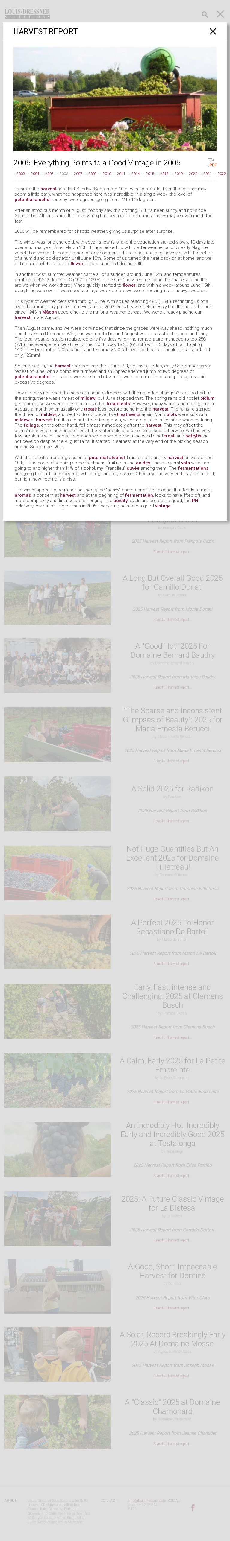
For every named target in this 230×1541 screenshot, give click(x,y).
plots (172, 414)
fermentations (193, 468)
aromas (23, 495)
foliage (31, 425)
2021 (207, 174)
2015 (150, 174)
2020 (193, 174)
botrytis (193, 436)
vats (185, 463)
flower (77, 263)
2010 (107, 174)
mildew (88, 398)
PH (195, 500)
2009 (92, 174)
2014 (135, 174)
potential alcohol (33, 199)
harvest (48, 189)
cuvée (133, 468)
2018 (164, 174)
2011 (121, 174)
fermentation (139, 495)
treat (169, 436)
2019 (179, 174)
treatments (118, 403)
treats (90, 409)
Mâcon (49, 312)
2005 (49, 174)
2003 (20, 174)
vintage (163, 506)
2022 (222, 174)
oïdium (207, 398)
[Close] (213, 31)
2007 (78, 174)
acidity (143, 463)
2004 (35, 174)
